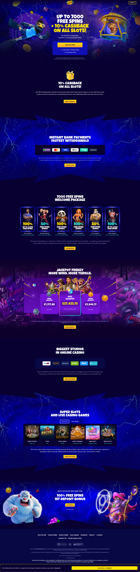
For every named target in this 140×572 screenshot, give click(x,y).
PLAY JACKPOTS (70, 327)
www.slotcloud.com (40, 549)
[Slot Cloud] (70, 2)
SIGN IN (132, 3)
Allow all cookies (105, 568)
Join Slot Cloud (70, 379)
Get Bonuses (70, 248)
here (84, 59)
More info (57, 568)
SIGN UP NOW (70, 45)
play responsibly (88, 562)
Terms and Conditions (74, 562)
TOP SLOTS (64, 421)
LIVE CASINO (75, 421)
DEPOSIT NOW (70, 165)
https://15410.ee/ (51, 562)
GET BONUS (70, 505)
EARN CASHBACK (70, 101)
